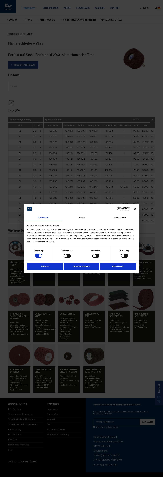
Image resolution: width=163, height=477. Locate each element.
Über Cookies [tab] (120, 217)
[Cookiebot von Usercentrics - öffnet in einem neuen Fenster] (118, 209)
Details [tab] (81, 217)
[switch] (67, 256)
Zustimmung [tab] (43, 217)
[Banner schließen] (135, 209)
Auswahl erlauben (81, 266)
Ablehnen (45, 266)
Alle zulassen (118, 266)
